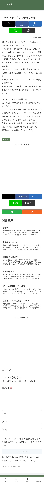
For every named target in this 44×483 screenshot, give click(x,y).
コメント (7, 388)
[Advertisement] (22, 169)
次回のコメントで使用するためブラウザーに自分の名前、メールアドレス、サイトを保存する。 (22, 442)
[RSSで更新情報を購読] (32, 211)
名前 (4, 414)
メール (5, 422)
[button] (28, 30)
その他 (7, 139)
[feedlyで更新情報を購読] (12, 211)
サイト (5, 430)
